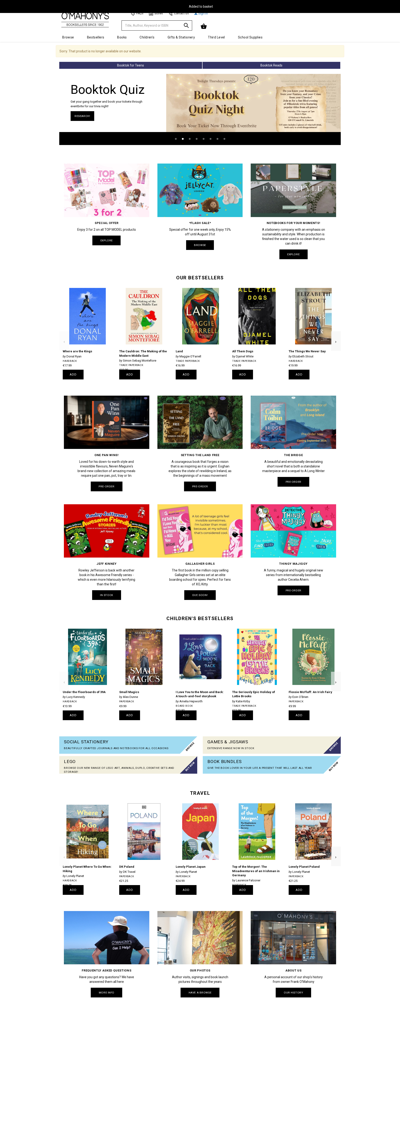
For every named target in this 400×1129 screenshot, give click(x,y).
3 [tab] (189, 139)
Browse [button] (68, 37)
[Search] (186, 26)
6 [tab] (210, 139)
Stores (158, 13)
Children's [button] (147, 37)
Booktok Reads (271, 65)
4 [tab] (196, 139)
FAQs (139, 13)
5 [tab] (203, 139)
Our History (293, 992)
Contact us (181, 13)
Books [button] (122, 37)
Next (336, 333)
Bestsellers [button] (95, 37)
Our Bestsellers (200, 278)
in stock (106, 595)
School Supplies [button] (250, 37)
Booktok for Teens (130, 65)
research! (82, 116)
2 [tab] (182, 139)
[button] (204, 26)
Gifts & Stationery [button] (181, 37)
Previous (64, 333)
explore (106, 240)
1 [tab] (175, 139)
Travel (200, 793)
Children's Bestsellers (200, 618)
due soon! (200, 595)
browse (200, 245)
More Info (106, 992)
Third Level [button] (216, 37)
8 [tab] (224, 139)
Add (73, 374)
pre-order (106, 486)
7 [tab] (217, 139)
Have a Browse (200, 992)
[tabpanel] (200, 109)
